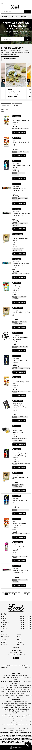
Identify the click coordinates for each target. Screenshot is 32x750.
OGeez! (14, 118)
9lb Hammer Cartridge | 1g (20, 120)
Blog (19, 637)
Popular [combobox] (15, 105)
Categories (5, 637)
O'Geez (14, 285)
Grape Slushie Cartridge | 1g (21, 360)
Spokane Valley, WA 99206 (16, 654)
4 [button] (15, 593)
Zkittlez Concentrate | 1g (20, 477)
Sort (14, 103)
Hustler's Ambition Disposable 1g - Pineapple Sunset (20, 407)
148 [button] (25, 593)
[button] (2, 3)
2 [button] (9, 593)
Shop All (5, 17)
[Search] (27, 11)
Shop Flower (12, 96)
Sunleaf (14, 428)
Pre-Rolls (24, 17)
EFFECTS (3, 642)
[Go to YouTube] (17, 658)
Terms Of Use (27, 667)
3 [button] (12, 593)
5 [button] (18, 593)
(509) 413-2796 (16, 650)
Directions (21, 645)
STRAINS (3, 639)
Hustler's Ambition (17, 403)
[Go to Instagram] (14, 658)
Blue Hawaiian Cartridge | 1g (21, 165)
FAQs (19, 639)
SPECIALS (4, 645)
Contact (20, 642)
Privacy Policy (5, 667)
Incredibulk (15, 236)
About (19, 634)
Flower (14, 17)
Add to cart (20, 132)
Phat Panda (15, 335)
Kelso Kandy (15, 163)
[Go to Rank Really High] (16, 747)
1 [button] (6, 593)
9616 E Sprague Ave (16, 652)
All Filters (7, 105)
